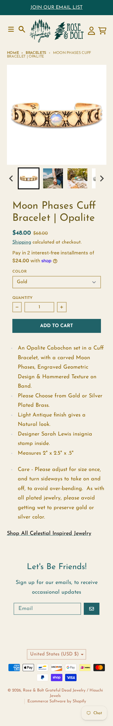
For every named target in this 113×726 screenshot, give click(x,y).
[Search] (22, 29)
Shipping (21, 242)
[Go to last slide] (12, 178)
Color (19, 271)
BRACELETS (36, 53)
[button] (28, 178)
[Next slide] (101, 178)
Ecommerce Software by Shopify (56, 701)
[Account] (91, 31)
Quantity (22, 298)
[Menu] (11, 29)
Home (13, 53)
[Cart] (102, 31)
